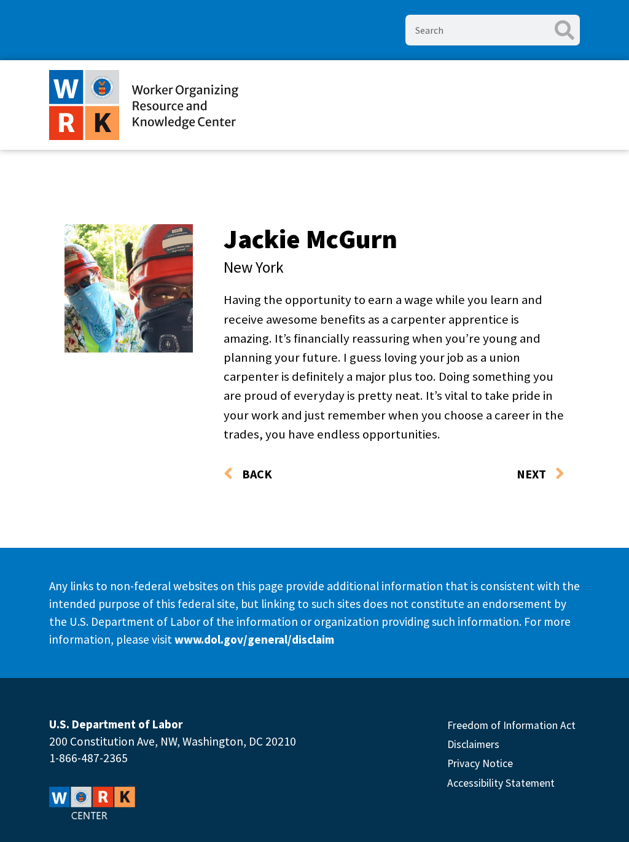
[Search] (564, 30)
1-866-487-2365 (88, 757)
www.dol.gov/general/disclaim (254, 639)
